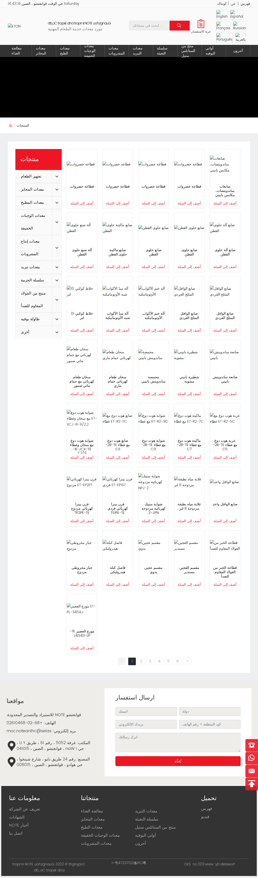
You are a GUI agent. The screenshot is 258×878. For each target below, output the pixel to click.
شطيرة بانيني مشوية (189, 379)
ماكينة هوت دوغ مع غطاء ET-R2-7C (189, 445)
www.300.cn (203, 864)
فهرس (245, 4)
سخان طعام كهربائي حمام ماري (118, 381)
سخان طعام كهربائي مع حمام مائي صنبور (82, 381)
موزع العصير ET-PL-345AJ (82, 633)
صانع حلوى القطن (154, 252)
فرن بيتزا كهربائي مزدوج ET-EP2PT (82, 508)
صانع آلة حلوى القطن (225, 252)
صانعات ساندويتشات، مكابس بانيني (225, 191)
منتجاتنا (90, 798)
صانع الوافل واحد (225, 504)
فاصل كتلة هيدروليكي (117, 570)
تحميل (209, 798)
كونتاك (222, 4)
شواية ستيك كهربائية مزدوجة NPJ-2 (154, 508)
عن (233, 4)
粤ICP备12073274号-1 (129, 863)
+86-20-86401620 (25, 723)
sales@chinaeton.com (29, 731)
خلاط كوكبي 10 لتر (82, 316)
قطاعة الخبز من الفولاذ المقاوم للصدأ (225, 572)
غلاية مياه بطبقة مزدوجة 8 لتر (189, 506)
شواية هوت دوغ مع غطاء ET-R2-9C (153, 445)
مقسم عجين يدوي (153, 570)
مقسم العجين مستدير (189, 570)
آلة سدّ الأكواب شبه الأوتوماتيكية (117, 316)
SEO (187, 864)
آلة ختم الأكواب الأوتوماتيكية (153, 316)
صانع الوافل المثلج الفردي (189, 316)
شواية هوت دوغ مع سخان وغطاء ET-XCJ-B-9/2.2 (82, 447)
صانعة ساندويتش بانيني (225, 379)
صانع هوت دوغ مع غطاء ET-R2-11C (117, 445)
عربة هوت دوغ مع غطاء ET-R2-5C (225, 445)
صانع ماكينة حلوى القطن (118, 252)
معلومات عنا (24, 798)
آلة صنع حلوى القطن (82, 252)
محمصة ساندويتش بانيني (153, 379)
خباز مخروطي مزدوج (82, 570)
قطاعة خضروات (82, 186)
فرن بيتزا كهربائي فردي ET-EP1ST (118, 508)
